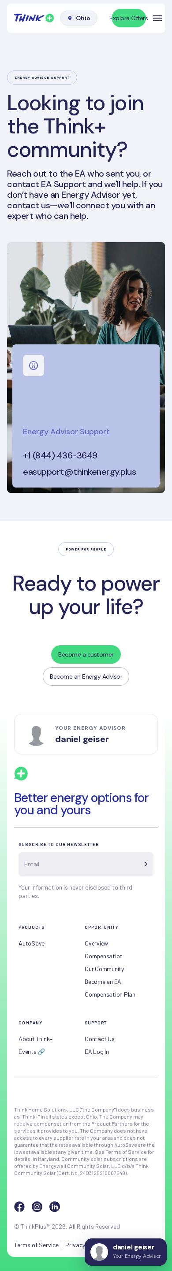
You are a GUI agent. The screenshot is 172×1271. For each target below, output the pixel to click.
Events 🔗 (32, 1051)
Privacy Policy (83, 1245)
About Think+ (35, 1038)
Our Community (104, 968)
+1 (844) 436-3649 (60, 455)
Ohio (83, 18)
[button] (157, 18)
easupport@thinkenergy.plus (79, 471)
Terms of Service (36, 1245)
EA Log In (97, 1051)
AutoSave (32, 943)
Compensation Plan (110, 994)
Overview (96, 943)
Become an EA (103, 981)
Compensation (104, 956)
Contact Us (100, 1038)
